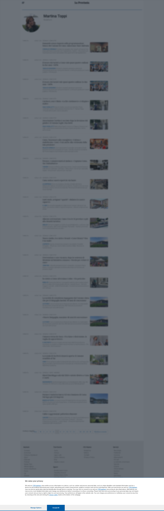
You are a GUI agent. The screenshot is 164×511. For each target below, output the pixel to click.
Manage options (36, 508)
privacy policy (53, 495)
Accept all (55, 508)
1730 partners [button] (37, 485)
